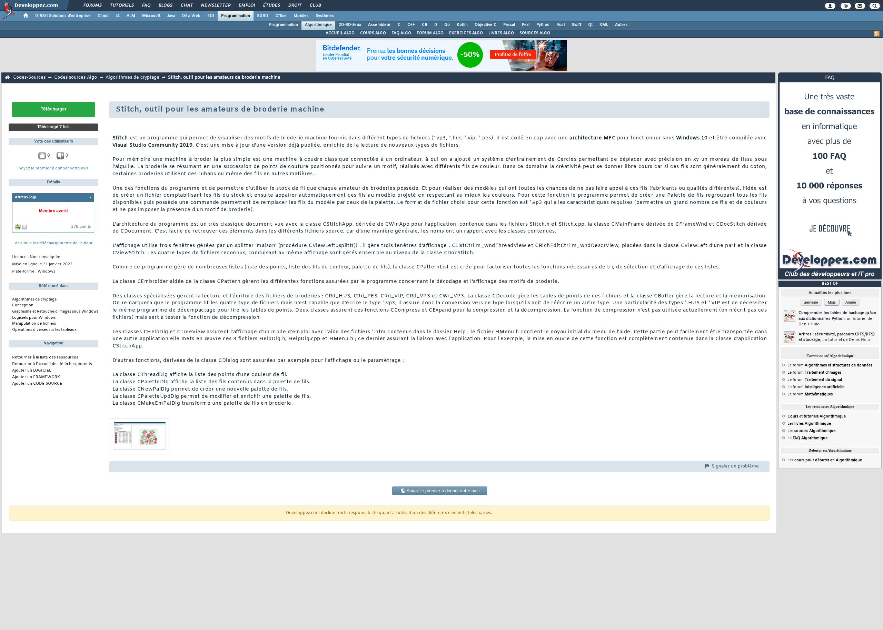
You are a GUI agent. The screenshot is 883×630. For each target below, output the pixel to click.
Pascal (509, 24)
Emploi (246, 5)
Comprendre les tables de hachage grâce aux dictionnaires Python (837, 319)
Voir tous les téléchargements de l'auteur (53, 243)
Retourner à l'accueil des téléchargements (52, 364)
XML (603, 24)
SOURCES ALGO (534, 33)
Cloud (103, 15)
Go (447, 24)
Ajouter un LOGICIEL (31, 370)
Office (281, 15)
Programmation (235, 15)
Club (315, 5)
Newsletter (215, 5)
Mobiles (301, 15)
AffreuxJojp (25, 197)
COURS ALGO (373, 33)
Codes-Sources (29, 77)
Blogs (165, 5)
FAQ (146, 5)
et (816, 416)
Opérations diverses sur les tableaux (44, 329)
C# (424, 24)
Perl (525, 24)
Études (271, 5)
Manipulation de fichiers (34, 323)
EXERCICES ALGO (466, 33)
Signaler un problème (734, 466)
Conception (22, 305)
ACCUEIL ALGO (340, 33)
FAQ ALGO (401, 33)
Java (171, 15)
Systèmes (325, 15)
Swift (576, 24)
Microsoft (151, 15)
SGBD (262, 15)
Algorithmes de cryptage (132, 77)
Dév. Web (191, 15)
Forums (92, 5)
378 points (81, 226)
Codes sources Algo (75, 77)
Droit (294, 5)
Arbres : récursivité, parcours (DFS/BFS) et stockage (836, 337)
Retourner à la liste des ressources (45, 357)
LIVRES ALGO (501, 33)
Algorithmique (318, 24)
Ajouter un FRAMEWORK (36, 377)
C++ (411, 24)
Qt (590, 24)
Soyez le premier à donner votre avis (53, 168)
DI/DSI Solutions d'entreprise (63, 15)
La (807, 438)
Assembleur (379, 24)
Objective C (485, 24)
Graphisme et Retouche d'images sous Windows (55, 311)
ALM (131, 15)
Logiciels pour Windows (34, 317)
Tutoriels (121, 5)
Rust (560, 24)
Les (809, 423)
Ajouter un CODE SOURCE (37, 383)
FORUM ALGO (430, 33)
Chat (186, 5)
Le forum (829, 365)
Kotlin (462, 24)
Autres (621, 24)
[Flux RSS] (877, 34)
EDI (210, 15)
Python (542, 24)
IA (118, 15)
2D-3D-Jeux (350, 24)
